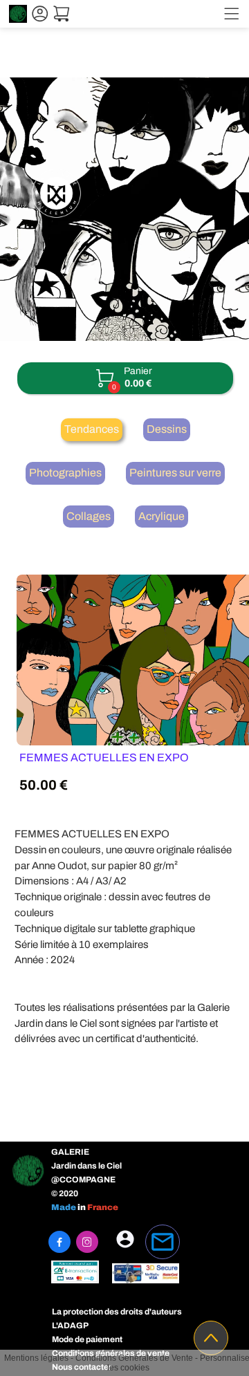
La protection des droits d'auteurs (117, 1312)
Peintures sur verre (175, 472)
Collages (88, 516)
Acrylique (161, 516)
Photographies (65, 472)
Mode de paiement (87, 1339)
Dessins (167, 429)
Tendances (91, 429)
